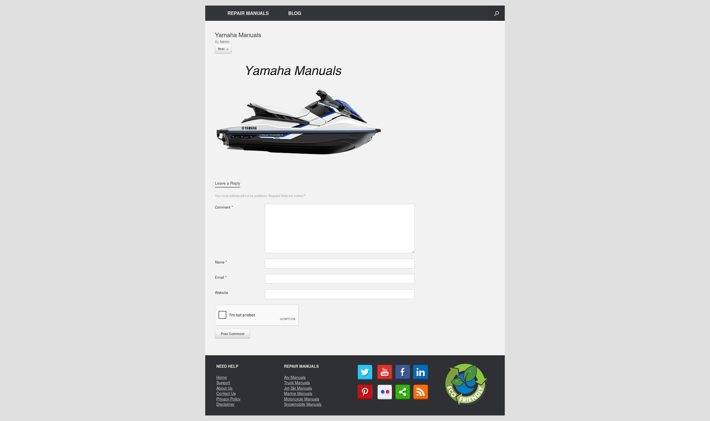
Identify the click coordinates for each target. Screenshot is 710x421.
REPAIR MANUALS (248, 13)
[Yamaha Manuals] (299, 154)
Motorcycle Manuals (301, 399)
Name (221, 262)
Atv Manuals (295, 377)
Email (221, 277)
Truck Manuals (297, 382)
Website (221, 292)
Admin (224, 41)
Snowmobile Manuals (302, 404)
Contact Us (226, 393)
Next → (223, 49)
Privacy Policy (228, 399)
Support (223, 382)
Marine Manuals (298, 393)
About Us (224, 388)
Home (221, 377)
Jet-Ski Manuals (298, 388)
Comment (224, 207)
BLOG (294, 13)
